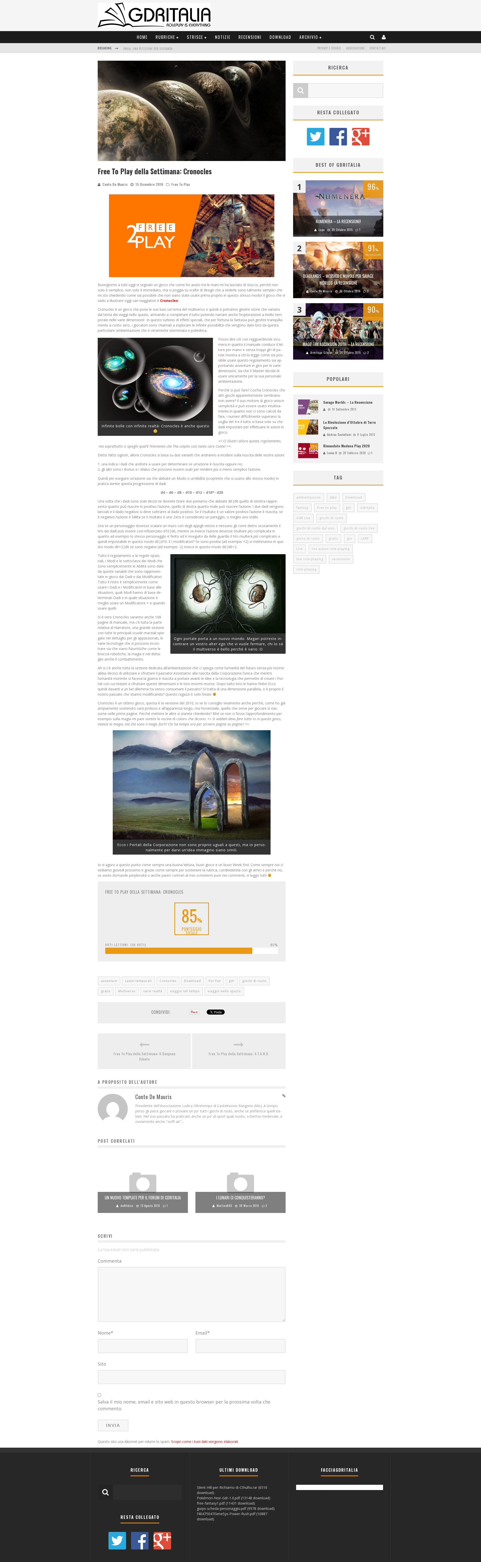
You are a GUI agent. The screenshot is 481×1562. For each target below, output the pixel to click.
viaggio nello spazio (224, 991)
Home (142, 37)
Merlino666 (224, 1206)
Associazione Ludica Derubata (145, 49)
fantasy (302, 508)
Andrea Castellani (339, 435)
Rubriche (165, 37)
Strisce (195, 37)
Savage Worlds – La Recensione (348, 402)
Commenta (110, 1261)
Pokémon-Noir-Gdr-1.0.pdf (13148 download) (233, 1498)
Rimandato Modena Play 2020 (346, 445)
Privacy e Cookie (329, 48)
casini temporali (138, 981)
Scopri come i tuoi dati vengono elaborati (204, 1441)
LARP (365, 538)
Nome (105, 1333)
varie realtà (152, 991)
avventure (109, 981)
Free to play (327, 508)
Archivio (308, 37)
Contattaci (378, 48)
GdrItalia (367, 508)
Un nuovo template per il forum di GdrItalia (143, 1198)
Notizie (222, 37)
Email (202, 1333)
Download (280, 37)
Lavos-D (332, 453)
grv (349, 538)
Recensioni (250, 37)
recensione (341, 559)
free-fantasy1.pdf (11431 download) (226, 1503)
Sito (102, 1364)
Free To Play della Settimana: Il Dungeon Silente (144, 1056)
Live (299, 549)
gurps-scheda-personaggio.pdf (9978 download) (236, 1508)
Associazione (355, 48)
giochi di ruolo (254, 981)
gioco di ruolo (308, 538)
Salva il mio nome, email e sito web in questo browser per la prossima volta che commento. (184, 1405)
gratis (105, 991)
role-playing (306, 569)
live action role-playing (331, 549)
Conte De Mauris (115, 184)
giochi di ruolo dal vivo (315, 528)
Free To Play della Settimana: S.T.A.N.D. (239, 1053)
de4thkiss (127, 1206)
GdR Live (303, 518)
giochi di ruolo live (359, 528)
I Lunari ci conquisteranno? (240, 1198)
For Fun (215, 981)
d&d (333, 497)
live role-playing (309, 559)
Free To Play (180, 184)
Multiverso (127, 991)
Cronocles (168, 981)
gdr (231, 981)
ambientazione (308, 497)
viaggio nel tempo (185, 991)
